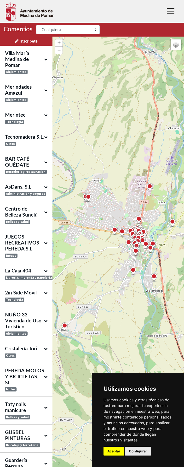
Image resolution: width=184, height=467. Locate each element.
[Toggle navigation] (170, 11)
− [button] (59, 50)
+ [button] (59, 43)
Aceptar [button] (113, 451)
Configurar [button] (138, 451)
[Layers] (176, 44)
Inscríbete (28, 41)
